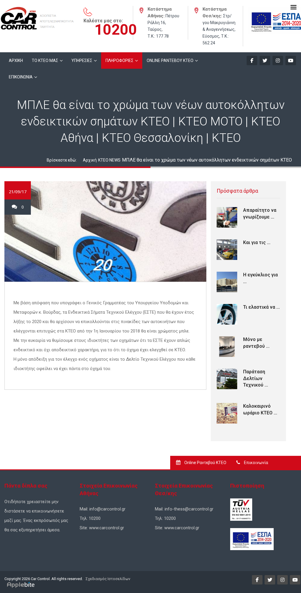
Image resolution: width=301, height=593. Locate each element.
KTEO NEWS (109, 160)
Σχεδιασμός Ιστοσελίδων (107, 579)
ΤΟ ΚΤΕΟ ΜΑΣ (45, 60)
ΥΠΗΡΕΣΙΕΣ (81, 60)
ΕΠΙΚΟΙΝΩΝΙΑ (21, 77)
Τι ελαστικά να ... (261, 307)
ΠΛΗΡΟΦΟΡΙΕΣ (119, 60)
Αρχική (90, 160)
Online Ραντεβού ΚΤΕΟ (204, 462)
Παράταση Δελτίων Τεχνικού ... (255, 378)
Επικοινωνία (255, 462)
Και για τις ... (256, 242)
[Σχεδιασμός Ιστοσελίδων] (21, 584)
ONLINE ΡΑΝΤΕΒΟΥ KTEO (170, 60)
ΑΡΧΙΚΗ (16, 60)
